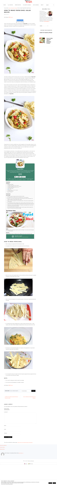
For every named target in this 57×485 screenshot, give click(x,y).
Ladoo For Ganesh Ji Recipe (46, 32)
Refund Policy (2, 449)
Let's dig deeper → (47, 21)
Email (5, 429)
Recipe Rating (6, 408)
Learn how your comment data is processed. (25, 442)
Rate (24, 176)
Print (16, 176)
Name (5, 425)
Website (5, 433)
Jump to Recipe (20, 20)
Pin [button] (20, 176)
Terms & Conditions (3, 445)
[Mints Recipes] (28, 2)
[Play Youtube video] (20, 220)
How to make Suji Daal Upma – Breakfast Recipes (50, 41)
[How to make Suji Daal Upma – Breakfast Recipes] (42, 40)
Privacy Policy (2, 447)
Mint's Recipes (31, 460)
